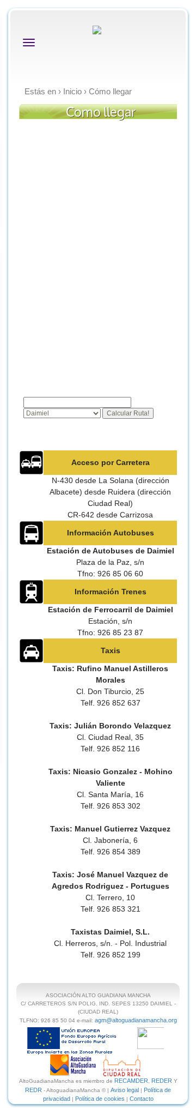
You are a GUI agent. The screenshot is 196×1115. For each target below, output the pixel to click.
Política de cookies (100, 1098)
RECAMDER (131, 1080)
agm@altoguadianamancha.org (136, 1020)
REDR (34, 1090)
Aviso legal (125, 1090)
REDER (161, 1080)
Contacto (142, 1098)
